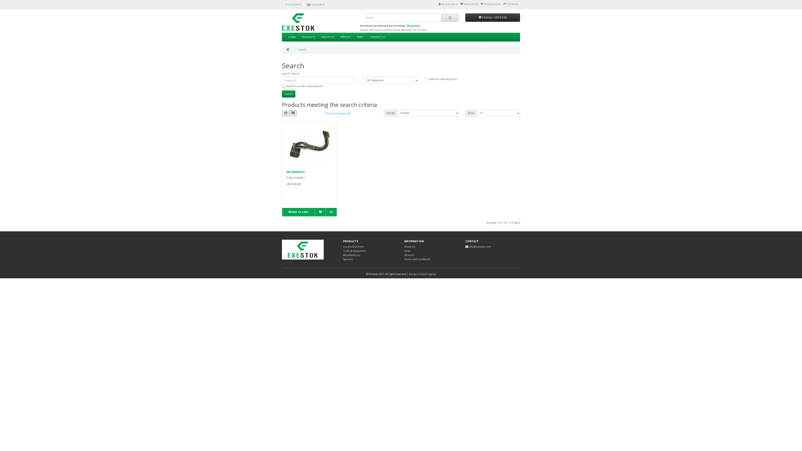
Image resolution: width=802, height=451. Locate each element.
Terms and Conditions (417, 259)
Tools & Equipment (354, 251)
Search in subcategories (443, 79)
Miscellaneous (351, 255)
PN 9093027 (295, 172)
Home (292, 37)
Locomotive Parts (353, 246)
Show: (471, 113)
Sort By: (390, 113)
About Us (409, 246)
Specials (348, 259)
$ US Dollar (292, 4)
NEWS (360, 37)
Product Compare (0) (337, 113)
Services (409, 255)
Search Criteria (290, 73)
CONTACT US (377, 37)
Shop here (413, 26)
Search (302, 49)
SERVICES (345, 37)
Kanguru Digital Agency (422, 274)
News (407, 251)
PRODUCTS (308, 37)
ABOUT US (327, 37)
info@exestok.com (480, 246)
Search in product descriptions (304, 86)
